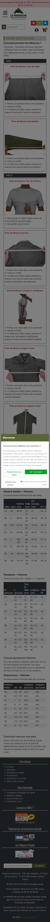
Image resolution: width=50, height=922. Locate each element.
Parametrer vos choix (14, 473)
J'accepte (37, 472)
